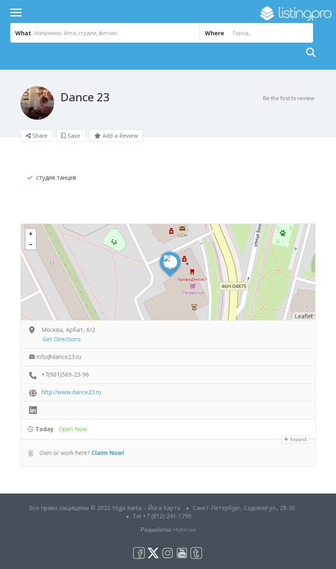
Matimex (184, 529)
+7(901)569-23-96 (65, 374)
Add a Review (119, 135)
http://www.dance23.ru (71, 392)
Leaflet (304, 316)
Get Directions (62, 339)
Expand (297, 439)
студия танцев (56, 177)
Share (39, 135)
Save (73, 135)
